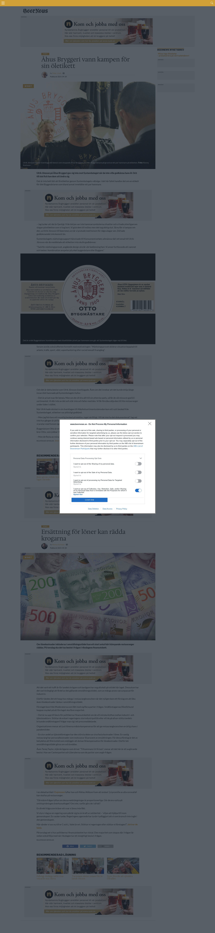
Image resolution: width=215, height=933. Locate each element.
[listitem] (107, 458)
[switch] (138, 463)
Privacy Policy (121, 509)
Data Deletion (93, 509)
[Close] (150, 424)
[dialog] (107, 466)
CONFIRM (89, 500)
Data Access (107, 509)
